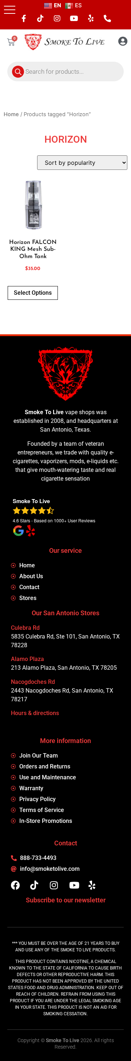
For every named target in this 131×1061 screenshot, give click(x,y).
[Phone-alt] (107, 18)
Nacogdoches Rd (33, 681)
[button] (9, 9)
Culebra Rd (25, 627)
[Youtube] (74, 18)
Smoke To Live (62, 1040)
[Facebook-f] (23, 18)
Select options (33, 292)
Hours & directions (35, 713)
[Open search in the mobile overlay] (65, 71)
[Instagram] (57, 18)
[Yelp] (90, 18)
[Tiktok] (40, 18)
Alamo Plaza (27, 659)
